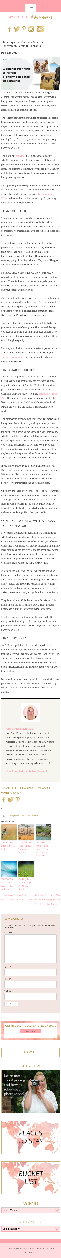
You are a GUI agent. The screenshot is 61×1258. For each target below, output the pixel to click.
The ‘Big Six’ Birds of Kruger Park (8, 845)
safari (28, 815)
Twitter (32, 771)
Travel (15, 809)
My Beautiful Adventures (30, 17)
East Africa (20, 155)
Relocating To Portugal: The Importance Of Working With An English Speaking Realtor (45, 899)
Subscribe (30, 1031)
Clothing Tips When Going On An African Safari (25, 884)
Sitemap (44, 1249)
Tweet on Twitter (10, 800)
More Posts (11, 771)
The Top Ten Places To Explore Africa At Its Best (7, 884)
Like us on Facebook (9, 29)
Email (7, 979)
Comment (9, 932)
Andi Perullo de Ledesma (19, 728)
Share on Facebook (3, 800)
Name (7, 967)
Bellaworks (30, 1252)
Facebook (43, 771)
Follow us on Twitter (16, 29)
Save (17, 800)
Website (23, 771)
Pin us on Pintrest (23, 29)
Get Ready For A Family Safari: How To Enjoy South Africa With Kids (43, 849)
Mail (40, 29)
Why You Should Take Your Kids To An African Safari (26, 847)
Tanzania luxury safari (12, 357)
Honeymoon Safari (16, 815)
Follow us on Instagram (31, 29)
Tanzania (35, 815)
